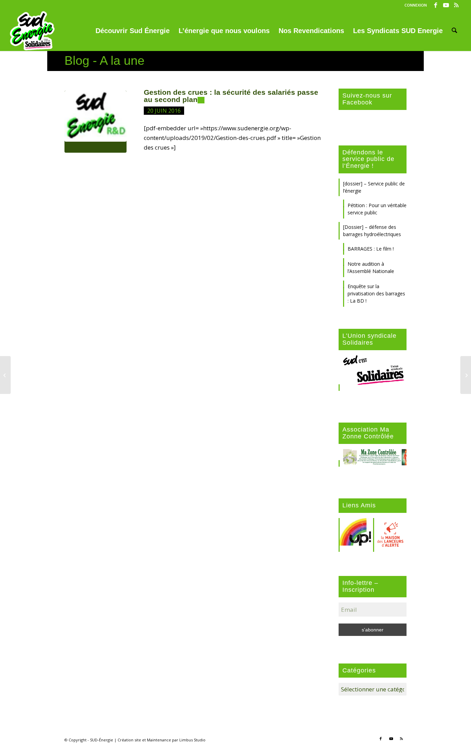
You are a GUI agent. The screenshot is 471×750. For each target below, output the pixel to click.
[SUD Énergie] (32, 30)
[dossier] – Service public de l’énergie (374, 187)
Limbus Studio (192, 739)
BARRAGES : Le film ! (371, 248)
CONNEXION (415, 5)
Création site (129, 739)
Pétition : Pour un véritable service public (377, 209)
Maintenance (159, 739)
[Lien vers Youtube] (446, 5)
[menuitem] (414, 5)
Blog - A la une (104, 60)
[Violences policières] (465, 375)
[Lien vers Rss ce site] (456, 5)
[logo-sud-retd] (95, 122)
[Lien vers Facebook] (436, 5)
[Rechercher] (454, 30)
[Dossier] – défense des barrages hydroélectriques (372, 230)
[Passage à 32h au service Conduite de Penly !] (5, 375)
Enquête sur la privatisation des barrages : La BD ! (376, 293)
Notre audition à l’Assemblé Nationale (371, 267)
